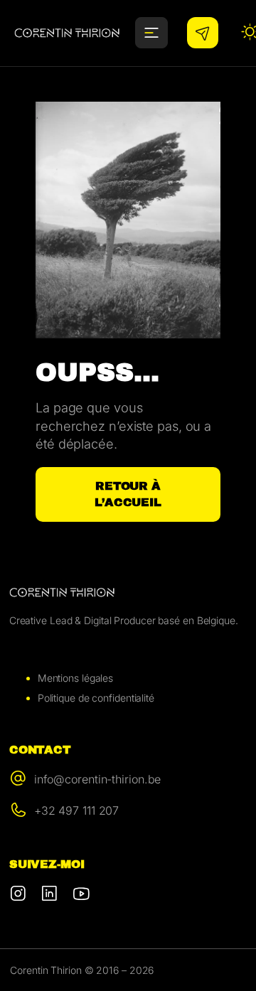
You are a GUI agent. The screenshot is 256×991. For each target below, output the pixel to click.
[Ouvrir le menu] (151, 32)
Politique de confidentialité (96, 698)
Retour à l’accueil (128, 494)
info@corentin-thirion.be (97, 779)
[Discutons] (202, 32)
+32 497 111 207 (76, 810)
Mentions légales (75, 678)
